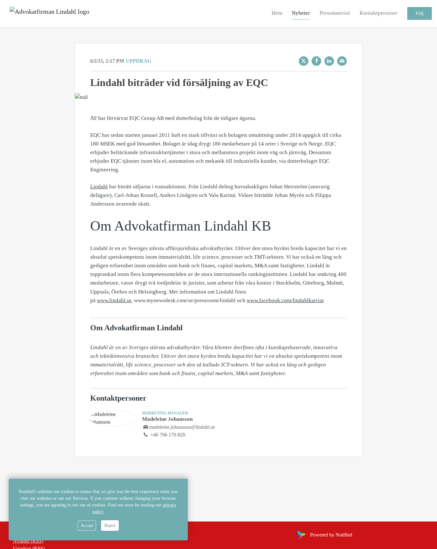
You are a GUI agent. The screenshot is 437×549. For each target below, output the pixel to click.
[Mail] (342, 61)
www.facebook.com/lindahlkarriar (285, 300)
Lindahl (99, 187)
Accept (87, 525)
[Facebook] (316, 61)
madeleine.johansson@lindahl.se (182, 427)
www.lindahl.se (114, 300)
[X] (303, 61)
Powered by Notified (331, 534)
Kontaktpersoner (379, 13)
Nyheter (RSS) (28, 541)
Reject (109, 525)
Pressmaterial (335, 13)
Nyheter (301, 13)
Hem (277, 13)
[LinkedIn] (329, 61)
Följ (420, 13)
